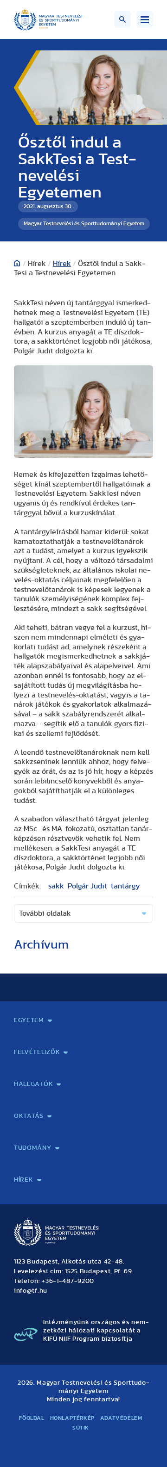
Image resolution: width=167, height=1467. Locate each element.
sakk (56, 886)
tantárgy (125, 886)
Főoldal (31, 1418)
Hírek (62, 263)
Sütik (80, 1427)
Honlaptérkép (72, 1418)
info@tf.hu (30, 1291)
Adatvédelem (121, 1418)
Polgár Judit (87, 886)
